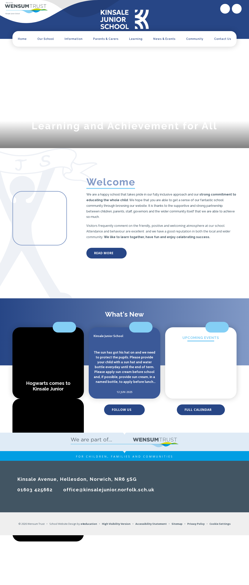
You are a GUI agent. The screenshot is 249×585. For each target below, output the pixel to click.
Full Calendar (198, 410)
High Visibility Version (116, 524)
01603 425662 (35, 489)
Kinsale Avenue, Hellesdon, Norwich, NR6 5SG (77, 479)
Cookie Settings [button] (220, 524)
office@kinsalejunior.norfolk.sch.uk (108, 489)
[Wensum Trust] (26, 8)
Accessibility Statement (151, 524)
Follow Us (122, 410)
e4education (89, 524)
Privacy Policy (196, 524)
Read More (103, 253)
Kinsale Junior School (108, 336)
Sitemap (177, 524)
